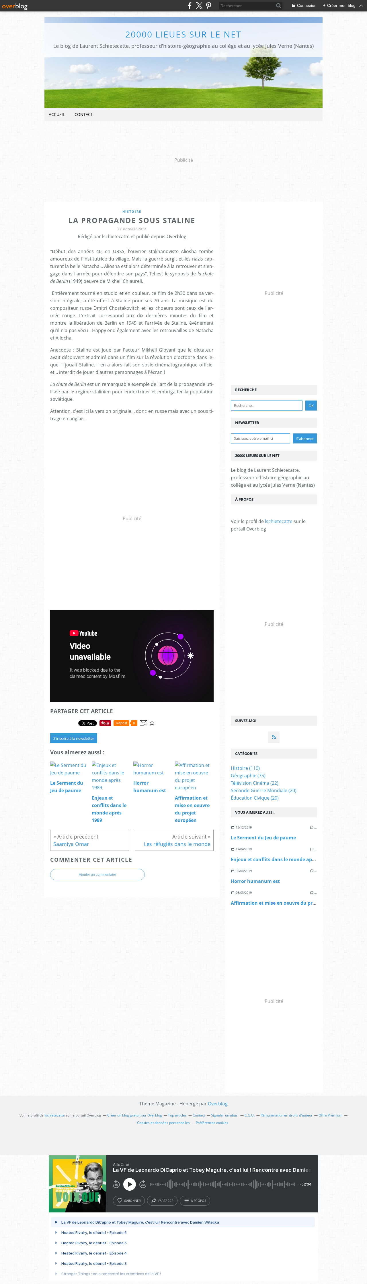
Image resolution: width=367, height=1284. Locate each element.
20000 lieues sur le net (183, 34)
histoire (131, 211)
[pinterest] (208, 5)
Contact (84, 114)
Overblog (218, 1103)
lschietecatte (278, 521)
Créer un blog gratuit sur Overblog (134, 1115)
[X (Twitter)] (199, 5)
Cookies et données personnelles (163, 1122)
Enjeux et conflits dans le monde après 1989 (280, 859)
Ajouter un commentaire (97, 875)
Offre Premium (330, 1115)
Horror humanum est (255, 881)
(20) (263, 790)
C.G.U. (250, 1115)
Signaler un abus (225, 1115)
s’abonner (132, 1200)
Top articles (177, 1115)
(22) (254, 783)
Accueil (57, 114)
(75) (248, 775)
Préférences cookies (212, 1122)
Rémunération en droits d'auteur (287, 1115)
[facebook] (189, 5)
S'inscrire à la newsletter (73, 738)
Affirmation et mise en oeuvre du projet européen (287, 903)
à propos (198, 1200)
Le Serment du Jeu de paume (263, 838)
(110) (245, 768)
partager (165, 1200)
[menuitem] (56, 114)
